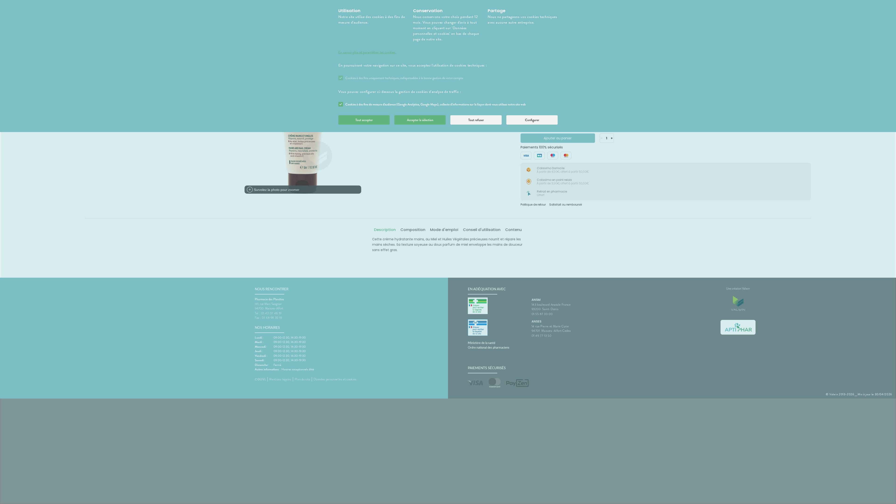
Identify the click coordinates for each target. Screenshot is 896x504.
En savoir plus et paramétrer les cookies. (367, 52)
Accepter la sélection (420, 120)
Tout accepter (364, 120)
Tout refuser (476, 120)
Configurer (532, 120)
